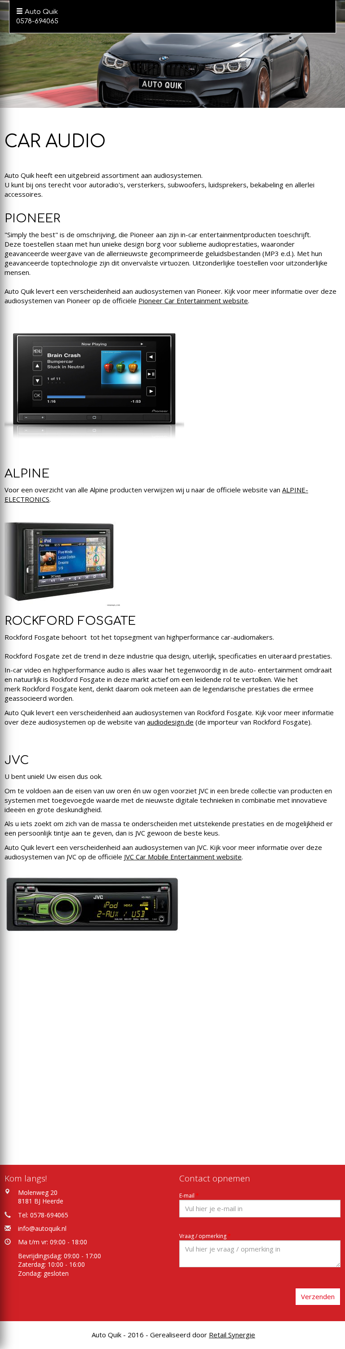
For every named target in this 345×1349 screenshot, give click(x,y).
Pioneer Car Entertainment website (193, 300)
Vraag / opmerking (205, 1236)
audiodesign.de (170, 721)
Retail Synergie (232, 1334)
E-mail (189, 1195)
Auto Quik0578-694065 (37, 16)
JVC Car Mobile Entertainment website (183, 856)
